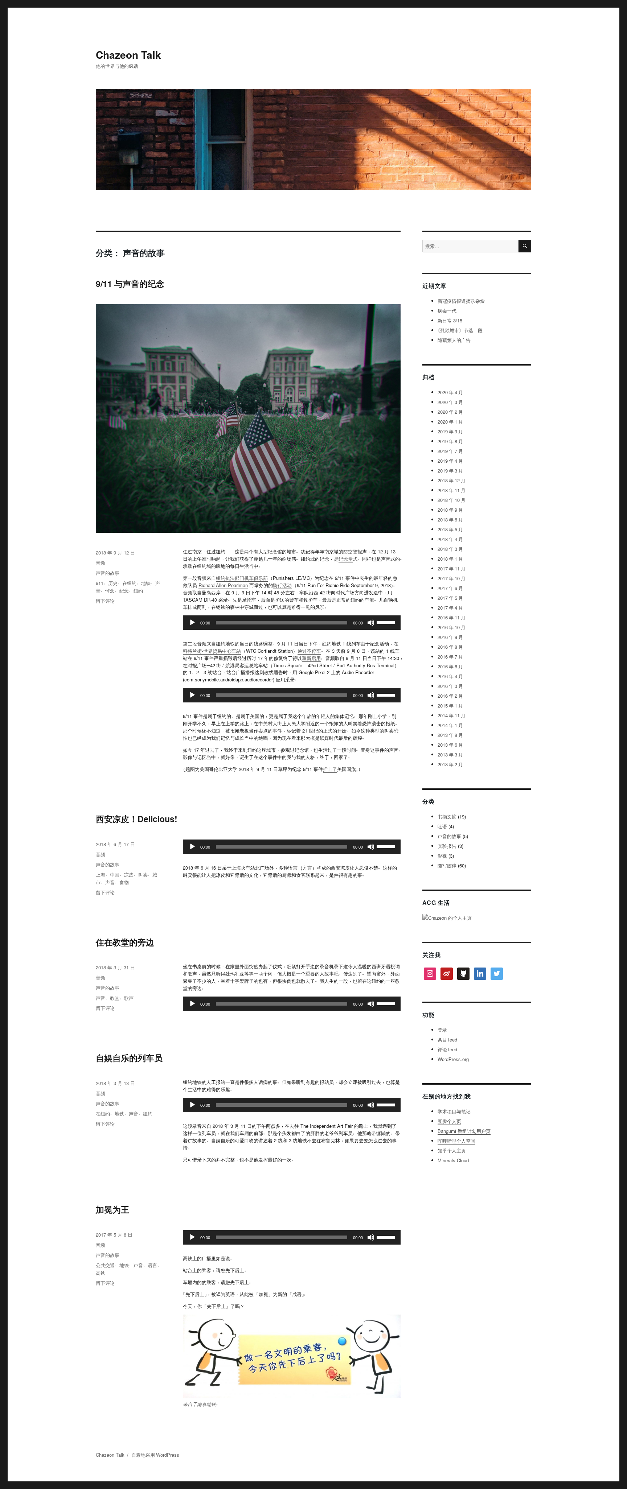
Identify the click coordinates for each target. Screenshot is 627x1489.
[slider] (387, 621)
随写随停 (447, 865)
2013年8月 (450, 734)
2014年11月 (452, 715)
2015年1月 (450, 705)
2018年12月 (452, 480)
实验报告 (447, 845)
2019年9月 (450, 431)
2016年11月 (452, 617)
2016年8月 (450, 646)
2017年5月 (450, 597)
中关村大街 (270, 723)
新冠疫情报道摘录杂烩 (461, 300)
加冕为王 (112, 1209)
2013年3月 (450, 754)
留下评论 (105, 600)
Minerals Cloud (453, 1160)
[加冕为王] (292, 1356)
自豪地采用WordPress (155, 1454)
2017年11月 (452, 568)
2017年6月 (450, 588)
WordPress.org (453, 1059)
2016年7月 (450, 656)
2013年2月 (450, 764)
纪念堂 (346, 558)
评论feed (447, 1049)
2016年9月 (450, 637)
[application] (292, 622)
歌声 (129, 997)
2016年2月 (450, 695)
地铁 (146, 582)
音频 (100, 562)
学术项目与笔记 (454, 1111)
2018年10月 (452, 499)
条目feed (447, 1039)
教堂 (114, 997)
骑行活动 (282, 585)
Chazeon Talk (128, 54)
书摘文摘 (447, 816)
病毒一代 (447, 310)
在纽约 (129, 582)
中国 (114, 874)
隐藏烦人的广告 (454, 340)
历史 (113, 582)
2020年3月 (450, 402)
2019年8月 (450, 441)
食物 (124, 882)
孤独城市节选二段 (460, 330)
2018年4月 (450, 539)
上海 (100, 874)
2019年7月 (450, 450)
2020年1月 (450, 421)
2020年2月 (450, 411)
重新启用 (311, 658)
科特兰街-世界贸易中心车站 (212, 650)
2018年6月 (450, 519)
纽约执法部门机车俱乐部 (242, 577)
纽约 (138, 590)
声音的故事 (107, 572)
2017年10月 (452, 578)
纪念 (124, 590)
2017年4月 (450, 607)
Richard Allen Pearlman (223, 585)
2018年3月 (450, 548)
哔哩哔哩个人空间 (456, 1140)
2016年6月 (450, 666)
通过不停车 (309, 650)
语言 (152, 1265)
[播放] (192, 622)
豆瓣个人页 (449, 1121)
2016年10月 (452, 627)
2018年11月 (452, 490)
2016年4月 (450, 676)
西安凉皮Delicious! (136, 819)
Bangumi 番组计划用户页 (464, 1130)
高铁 (100, 1272)
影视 (442, 855)
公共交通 (105, 1265)
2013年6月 (450, 744)
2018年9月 (450, 509)
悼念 (110, 590)
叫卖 (143, 874)
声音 (110, 882)
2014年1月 (450, 725)
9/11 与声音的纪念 (130, 283)
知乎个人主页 (452, 1150)
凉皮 (129, 874)
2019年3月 (450, 470)
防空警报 (352, 551)
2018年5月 (450, 529)
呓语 (442, 826)
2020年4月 (450, 392)
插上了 (330, 769)
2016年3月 (450, 685)
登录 (442, 1029)
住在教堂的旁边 (125, 942)
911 (99, 582)
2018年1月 (450, 558)
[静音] (370, 622)
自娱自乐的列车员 (129, 1058)
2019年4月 (450, 460)
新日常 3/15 (450, 320)
